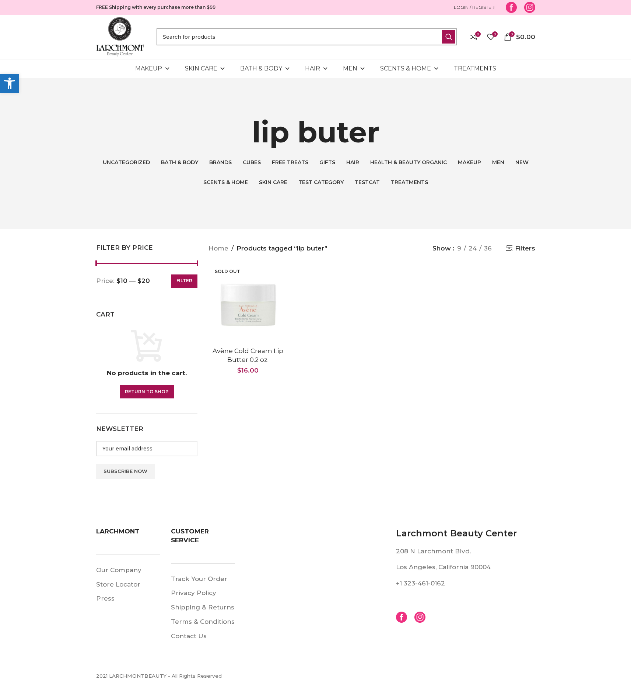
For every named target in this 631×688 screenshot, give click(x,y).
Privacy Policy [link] (193, 593)
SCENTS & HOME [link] (405, 68)
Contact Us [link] (189, 636)
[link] (9, 83)
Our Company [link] (118, 570)
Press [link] (105, 598)
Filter (184, 280)
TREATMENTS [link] (475, 68)
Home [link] (218, 248)
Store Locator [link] (118, 584)
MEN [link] (350, 68)
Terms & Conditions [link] (203, 621)
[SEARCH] (448, 37)
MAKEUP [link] (148, 68)
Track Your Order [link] (199, 578)
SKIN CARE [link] (201, 68)
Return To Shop (147, 391)
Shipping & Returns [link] (202, 607)
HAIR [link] (312, 68)
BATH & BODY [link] (261, 68)
